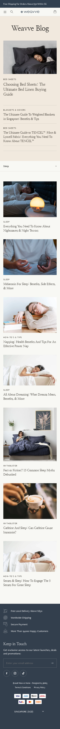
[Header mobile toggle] (5, 12)
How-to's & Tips (12, 337)
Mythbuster (10, 465)
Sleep (6, 221)
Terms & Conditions (23, 687)
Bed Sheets (9, 79)
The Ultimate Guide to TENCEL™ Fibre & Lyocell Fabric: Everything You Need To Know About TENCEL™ (29, 137)
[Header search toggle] (11, 12)
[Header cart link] (55, 12)
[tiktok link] (23, 673)
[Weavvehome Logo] (30, 11)
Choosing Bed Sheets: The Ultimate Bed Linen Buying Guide (24, 89)
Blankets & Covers (14, 110)
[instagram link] (15, 673)
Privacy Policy (39, 687)
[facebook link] (6, 673)
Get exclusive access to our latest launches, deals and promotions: (29, 651)
